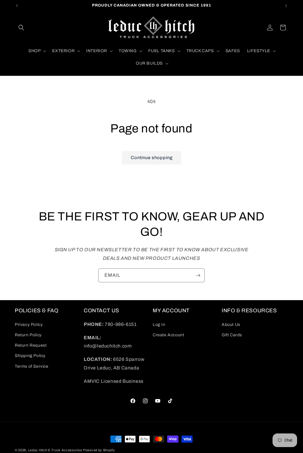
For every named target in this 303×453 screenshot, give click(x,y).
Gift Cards (232, 335)
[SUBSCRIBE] (197, 275)
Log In (159, 324)
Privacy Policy (29, 324)
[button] (21, 27)
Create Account (168, 335)
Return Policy (28, 335)
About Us (231, 324)
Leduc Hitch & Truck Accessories (55, 450)
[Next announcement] (286, 5)
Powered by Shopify (99, 450)
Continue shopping (152, 157)
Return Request (30, 345)
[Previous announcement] (16, 5)
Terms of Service (32, 366)
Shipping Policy (30, 355)
